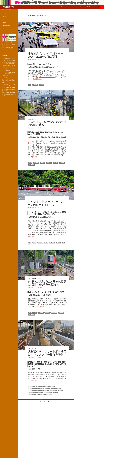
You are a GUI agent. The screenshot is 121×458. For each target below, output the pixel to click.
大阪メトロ (39, 386)
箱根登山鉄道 (54, 312)
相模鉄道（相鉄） (53, 390)
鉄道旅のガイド (9, 7)
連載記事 (30, 119)
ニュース (65, 6)
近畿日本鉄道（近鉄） (33, 394)
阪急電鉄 (42, 394)
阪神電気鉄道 (49, 394)
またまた (62, 141)
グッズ (77, 6)
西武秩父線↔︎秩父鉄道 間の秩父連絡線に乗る (47, 123)
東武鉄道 (58, 388)
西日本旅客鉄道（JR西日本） (35, 392)
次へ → (50, 401)
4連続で (57, 141)
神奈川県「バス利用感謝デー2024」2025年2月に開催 (45, 55)
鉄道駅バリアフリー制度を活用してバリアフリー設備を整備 (47, 353)
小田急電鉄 (35, 84)
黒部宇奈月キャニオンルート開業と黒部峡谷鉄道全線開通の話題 (8, 81)
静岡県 (30, 244)
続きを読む (37, 79)
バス (30, 84)
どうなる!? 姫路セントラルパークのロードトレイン (46, 203)
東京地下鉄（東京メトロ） (34, 388)
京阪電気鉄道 (31, 386)
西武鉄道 (55, 162)
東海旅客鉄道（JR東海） (34, 390)
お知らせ (84, 6)
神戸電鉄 (60, 390)
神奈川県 (42, 84)
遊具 (64, 242)
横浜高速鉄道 (44, 390)
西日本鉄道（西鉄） (47, 392)
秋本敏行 (40, 59)
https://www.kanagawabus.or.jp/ (46, 77)
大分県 (46, 242)
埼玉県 (30, 162)
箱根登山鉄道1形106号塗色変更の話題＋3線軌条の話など (47, 283)
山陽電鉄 (52, 386)
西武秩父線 (49, 162)
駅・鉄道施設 (31, 164)
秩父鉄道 (43, 162)
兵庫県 (34, 242)
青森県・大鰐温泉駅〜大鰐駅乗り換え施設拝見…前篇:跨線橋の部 (9, 94)
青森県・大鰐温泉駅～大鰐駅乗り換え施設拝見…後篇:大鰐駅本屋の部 (9, 89)
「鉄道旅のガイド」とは (94, 6)
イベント (71, 6)
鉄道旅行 (34, 119)
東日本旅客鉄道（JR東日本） (48, 388)
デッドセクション (32, 312)
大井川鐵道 (40, 242)
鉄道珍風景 (62, 162)
